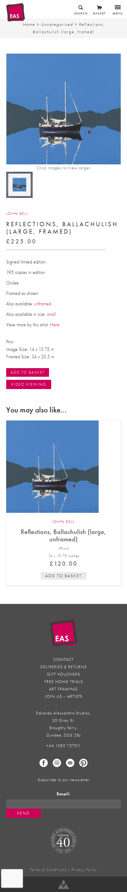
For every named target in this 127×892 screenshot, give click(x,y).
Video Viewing (29, 384)
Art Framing (63, 689)
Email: (64, 794)
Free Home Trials (63, 681)
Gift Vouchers (63, 674)
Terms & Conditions (48, 869)
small (51, 314)
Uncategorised (57, 24)
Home (29, 24)
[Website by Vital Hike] (63, 884)
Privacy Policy (84, 869)
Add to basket (63, 575)
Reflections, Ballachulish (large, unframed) (63, 535)
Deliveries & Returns (63, 666)
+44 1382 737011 (63, 745)
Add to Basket (27, 372)
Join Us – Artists (63, 696)
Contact (63, 659)
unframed (42, 304)
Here (54, 324)
